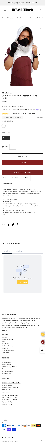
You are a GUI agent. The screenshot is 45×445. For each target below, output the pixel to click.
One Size (6, 138)
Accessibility (6, 373)
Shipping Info (6, 362)
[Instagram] (9, 438)
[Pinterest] (5, 438)
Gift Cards (5, 343)
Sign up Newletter (8, 350)
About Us (5, 334)
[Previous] (5, 55)
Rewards (5, 348)
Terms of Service (7, 371)
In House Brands (7, 346)
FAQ (3, 341)
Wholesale (5, 352)
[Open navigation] (6, 10)
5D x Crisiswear (8, 93)
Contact (4, 337)
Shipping (5, 106)
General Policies (7, 369)
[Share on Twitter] (12, 224)
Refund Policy (6, 364)
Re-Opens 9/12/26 (7, 404)
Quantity (5, 147)
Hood (10, 18)
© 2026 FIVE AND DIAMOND (10, 441)
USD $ (6, 420)
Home (4, 18)
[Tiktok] (12, 438)
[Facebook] (2, 438)
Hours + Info (6, 392)
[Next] (39, 55)
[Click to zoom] (39, 27)
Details (5, 178)
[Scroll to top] (40, 440)
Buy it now (22, 162)
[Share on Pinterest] (17, 224)
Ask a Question (8, 183)
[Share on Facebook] (8, 224)
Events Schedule (7, 339)
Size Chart (14, 178)
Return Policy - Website (9, 366)
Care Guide (25, 178)
